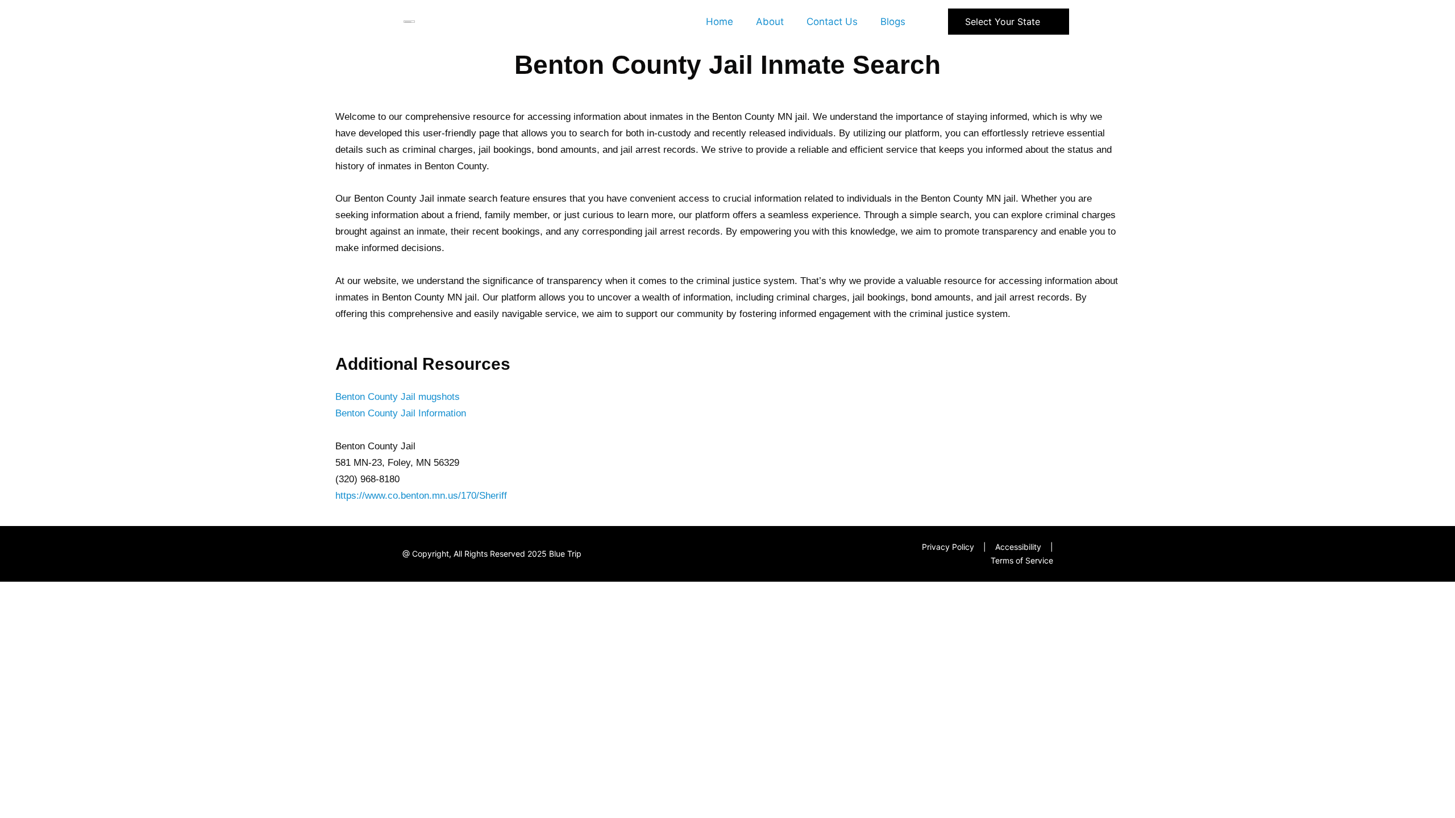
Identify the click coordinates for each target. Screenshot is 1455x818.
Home (719, 21)
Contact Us (832, 21)
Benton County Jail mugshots (397, 396)
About (770, 21)
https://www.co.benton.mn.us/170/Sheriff (421, 495)
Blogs (892, 21)
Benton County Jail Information (400, 413)
